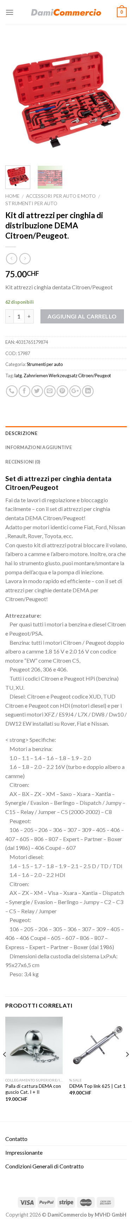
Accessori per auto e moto (61, 196)
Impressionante (24, 1152)
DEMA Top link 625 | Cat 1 (97, 1086)
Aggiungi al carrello (82, 316)
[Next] (115, 99)
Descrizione (21, 433)
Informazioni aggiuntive (38, 447)
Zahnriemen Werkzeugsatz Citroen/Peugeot (67, 375)
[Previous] (16, 99)
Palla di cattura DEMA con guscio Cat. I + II (33, 1089)
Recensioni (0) (22, 462)
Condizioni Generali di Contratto (44, 1166)
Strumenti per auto (31, 203)
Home (12, 196)
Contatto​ (16, 1138)
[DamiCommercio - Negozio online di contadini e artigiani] (66, 12)
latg (18, 375)
